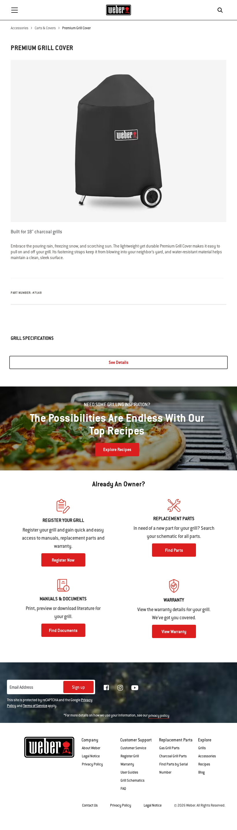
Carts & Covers (45, 28)
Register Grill (130, 756)
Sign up (78, 687)
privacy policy (158, 715)
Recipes (204, 764)
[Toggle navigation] (14, 10)
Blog (201, 772)
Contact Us (90, 805)
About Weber (91, 748)
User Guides (129, 772)
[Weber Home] (118, 10)
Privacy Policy (92, 764)
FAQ (123, 788)
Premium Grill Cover (76, 28)
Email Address (21, 687)
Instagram (120, 687)
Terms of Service (35, 705)
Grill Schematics (133, 780)
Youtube (135, 688)
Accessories (19, 28)
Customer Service (133, 748)
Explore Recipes (117, 449)
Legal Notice (91, 756)
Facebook (106, 687)
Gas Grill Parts (169, 748)
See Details (118, 362)
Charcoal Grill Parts (173, 756)
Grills (202, 748)
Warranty (127, 764)
